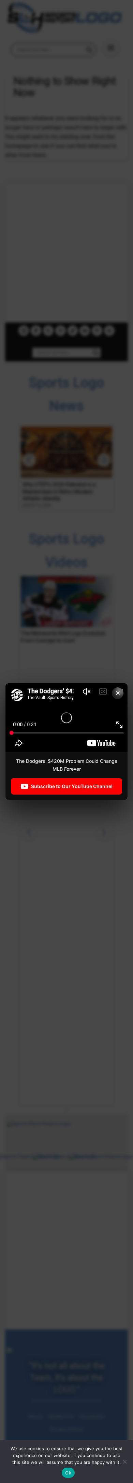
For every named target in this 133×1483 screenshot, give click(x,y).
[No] (124, 1461)
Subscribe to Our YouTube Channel (72, 786)
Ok (68, 1472)
